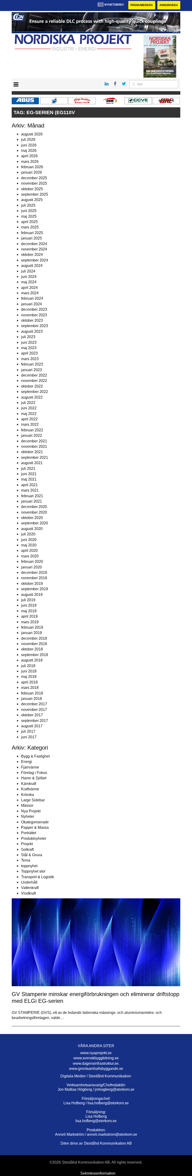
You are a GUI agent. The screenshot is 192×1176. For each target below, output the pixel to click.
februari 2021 (32, 496)
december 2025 (34, 178)
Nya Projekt (31, 811)
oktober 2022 (32, 386)
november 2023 (34, 315)
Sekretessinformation (97, 1173)
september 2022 (34, 392)
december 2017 (34, 704)
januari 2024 (31, 304)
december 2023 (34, 309)
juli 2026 (28, 140)
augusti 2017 (32, 726)
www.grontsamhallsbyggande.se (96, 1069)
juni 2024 (29, 277)
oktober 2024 (32, 255)
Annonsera (168, 5)
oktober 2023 (32, 320)
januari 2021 (31, 501)
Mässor (27, 805)
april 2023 (29, 353)
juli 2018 (28, 666)
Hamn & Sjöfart (33, 778)
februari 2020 (32, 562)
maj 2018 (29, 677)
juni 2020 (29, 540)
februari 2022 (32, 430)
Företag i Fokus (34, 773)
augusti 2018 (32, 660)
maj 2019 (29, 611)
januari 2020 (31, 567)
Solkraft (27, 849)
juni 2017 (29, 737)
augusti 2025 (32, 200)
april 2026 (29, 156)
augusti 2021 (32, 463)
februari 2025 (32, 233)
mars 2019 (30, 622)
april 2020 (29, 551)
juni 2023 (29, 342)
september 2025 (34, 194)
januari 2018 (31, 699)
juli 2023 (28, 337)
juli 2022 (28, 403)
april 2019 (29, 616)
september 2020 (34, 523)
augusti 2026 (32, 134)
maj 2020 (29, 545)
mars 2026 (30, 162)
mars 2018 (30, 688)
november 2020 (34, 512)
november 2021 (34, 446)
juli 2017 (28, 731)
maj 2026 (29, 151)
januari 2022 (31, 435)
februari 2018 (32, 693)
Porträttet (28, 833)
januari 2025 (31, 238)
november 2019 (34, 578)
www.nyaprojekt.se (96, 1053)
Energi (26, 762)
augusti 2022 (32, 397)
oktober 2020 (32, 518)
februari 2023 (32, 364)
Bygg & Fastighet (35, 756)
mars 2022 (30, 424)
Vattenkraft (30, 888)
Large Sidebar (33, 800)
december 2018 (34, 638)
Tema (25, 860)
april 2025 (29, 222)
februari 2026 (32, 167)
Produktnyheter (33, 838)
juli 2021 (28, 468)
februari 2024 (32, 298)
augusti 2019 (32, 595)
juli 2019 (28, 600)
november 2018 (34, 644)
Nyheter (27, 816)
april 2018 (29, 682)
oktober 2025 (32, 189)
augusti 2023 (32, 331)
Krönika (27, 795)
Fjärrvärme (30, 767)
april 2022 (29, 419)
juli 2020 (28, 534)
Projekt (27, 844)
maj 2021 (29, 479)
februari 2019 (32, 627)
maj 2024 (29, 282)
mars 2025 (30, 227)
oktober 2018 (32, 649)
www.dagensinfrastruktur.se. (96, 1063)
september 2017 (34, 721)
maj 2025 (29, 216)
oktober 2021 (32, 452)
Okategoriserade (35, 822)
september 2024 (34, 260)
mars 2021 (30, 490)
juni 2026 (29, 145)
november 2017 (34, 710)
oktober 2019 (32, 584)
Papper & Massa (35, 827)
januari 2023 (31, 370)
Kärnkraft (28, 784)
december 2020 (34, 507)
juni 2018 (29, 671)
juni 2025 (29, 211)
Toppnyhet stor (33, 871)
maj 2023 (29, 348)
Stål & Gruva (31, 855)
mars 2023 (30, 359)
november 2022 (34, 381)
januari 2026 (31, 172)
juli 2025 (28, 205)
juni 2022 (29, 408)
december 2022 (34, 375)
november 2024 (34, 249)
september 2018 (34, 655)
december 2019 (34, 573)
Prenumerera (141, 5)
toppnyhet (29, 866)
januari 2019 (31, 633)
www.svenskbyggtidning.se (96, 1058)
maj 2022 (29, 414)
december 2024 (34, 244)
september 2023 (34, 326)
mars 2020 (30, 556)
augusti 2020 (32, 529)
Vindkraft (28, 893)
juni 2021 (29, 474)
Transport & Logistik (37, 877)
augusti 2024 (32, 266)
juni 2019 (29, 605)
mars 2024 (30, 293)
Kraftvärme (30, 789)
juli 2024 (28, 271)
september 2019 (34, 589)
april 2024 (29, 288)
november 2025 (34, 183)
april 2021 (29, 485)
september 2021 (34, 457)
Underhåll (29, 882)
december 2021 (34, 441)
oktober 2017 (32, 715)
